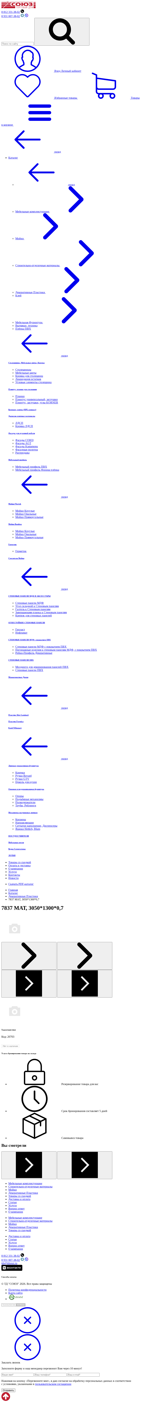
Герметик (12, 544)
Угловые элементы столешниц (33, 382)
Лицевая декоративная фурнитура (23, 766)
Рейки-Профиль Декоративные (33, 652)
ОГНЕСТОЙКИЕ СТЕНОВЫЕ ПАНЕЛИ (26, 623)
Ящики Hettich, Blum (27, 828)
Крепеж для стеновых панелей (33, 615)
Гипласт (20, 629)
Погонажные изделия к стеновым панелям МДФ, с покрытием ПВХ (56, 649)
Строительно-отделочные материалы (37, 265)
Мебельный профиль (17, 460)
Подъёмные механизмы (29, 799)
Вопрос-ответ (16, 1208)
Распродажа (22, 452)
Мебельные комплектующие (32, 211)
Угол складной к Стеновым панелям (37, 606)
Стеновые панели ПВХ (29, 670)
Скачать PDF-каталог (21, 884)
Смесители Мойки (16, 558)
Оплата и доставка (19, 865)
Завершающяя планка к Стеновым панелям (41, 612)
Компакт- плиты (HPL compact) (22, 410)
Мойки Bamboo (15, 524)
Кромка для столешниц (29, 375)
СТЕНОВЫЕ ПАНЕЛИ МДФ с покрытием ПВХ (29, 640)
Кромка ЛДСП (24, 426)
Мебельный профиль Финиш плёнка (37, 469)
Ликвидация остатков (28, 379)
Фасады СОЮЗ (24, 440)
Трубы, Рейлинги (25, 805)
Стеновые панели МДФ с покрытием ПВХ (41, 646)
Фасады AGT (23, 443)
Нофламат (21, 632)
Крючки (20, 772)
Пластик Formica (16, 721)
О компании (15, 868)
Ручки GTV (22, 778)
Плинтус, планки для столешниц (22, 389)
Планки (20, 396)
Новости (13, 878)
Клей (18, 295)
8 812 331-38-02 (10, 11)
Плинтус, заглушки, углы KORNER (36, 402)
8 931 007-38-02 (10, 16)
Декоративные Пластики (30, 292)
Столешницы (23, 369)
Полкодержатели (25, 802)
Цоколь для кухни (26, 782)
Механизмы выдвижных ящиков (22, 813)
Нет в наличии (10, 1046)
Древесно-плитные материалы (21, 416)
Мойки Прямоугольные (29, 517)
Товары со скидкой (19, 862)
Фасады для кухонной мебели (21, 433)
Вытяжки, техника (26, 325)
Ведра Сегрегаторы (17, 849)
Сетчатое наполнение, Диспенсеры (36, 825)
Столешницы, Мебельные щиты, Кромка (26, 363)
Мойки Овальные (25, 513)
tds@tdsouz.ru (9, 1263)
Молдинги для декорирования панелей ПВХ (42, 666)
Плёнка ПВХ (23, 328)
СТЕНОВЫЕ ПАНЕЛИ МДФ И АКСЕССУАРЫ (29, 596)
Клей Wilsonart (15, 728)
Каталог (13, 157)
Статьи (12, 1202)
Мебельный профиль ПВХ (31, 466)
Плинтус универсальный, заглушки (36, 399)
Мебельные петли (16, 842)
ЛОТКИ (12, 855)
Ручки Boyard (23, 775)
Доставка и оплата (19, 1199)
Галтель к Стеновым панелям (32, 609)
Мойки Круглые (25, 510)
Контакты (14, 874)
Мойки (19, 238)
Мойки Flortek (14, 504)
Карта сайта (15, 1292)
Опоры (19, 796)
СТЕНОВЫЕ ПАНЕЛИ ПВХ (21, 660)
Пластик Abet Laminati (18, 715)
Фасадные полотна (26, 449)
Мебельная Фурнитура (29, 322)
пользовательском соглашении (53, 1384)
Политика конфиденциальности (27, 1289)
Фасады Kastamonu (26, 446)
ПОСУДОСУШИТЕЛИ (18, 836)
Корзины (20, 819)
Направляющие (24, 822)
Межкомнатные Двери (18, 677)
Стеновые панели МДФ (29, 602)
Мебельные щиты (25, 372)
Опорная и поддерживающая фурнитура (26, 789)
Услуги (12, 871)
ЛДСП (19, 422)
